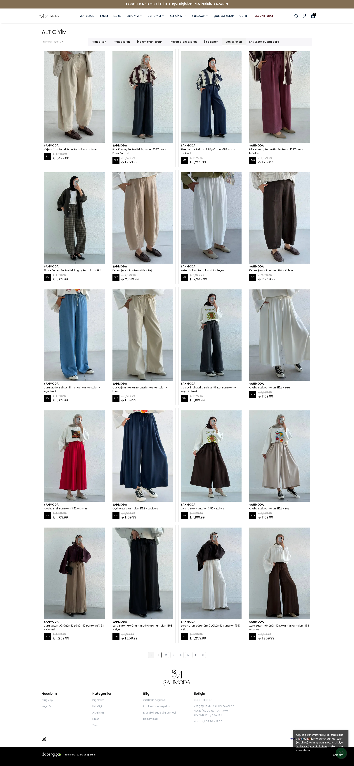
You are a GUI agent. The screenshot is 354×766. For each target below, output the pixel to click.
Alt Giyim (98, 712)
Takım (96, 725)
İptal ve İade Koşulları (156, 706)
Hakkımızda (150, 719)
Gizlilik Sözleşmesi (154, 700)
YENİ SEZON (87, 16)
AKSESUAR (198, 16)
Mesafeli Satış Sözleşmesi (159, 712)
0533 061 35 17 (203, 700)
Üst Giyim (98, 706)
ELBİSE (117, 16)
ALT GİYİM (176, 16)
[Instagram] (44, 739)
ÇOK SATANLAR (224, 16)
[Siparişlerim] (304, 16)
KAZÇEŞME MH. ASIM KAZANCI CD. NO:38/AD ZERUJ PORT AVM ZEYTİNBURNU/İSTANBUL (214, 710)
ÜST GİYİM (154, 16)
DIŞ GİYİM (132, 16)
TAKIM (104, 16)
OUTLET (244, 16)
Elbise (95, 719)
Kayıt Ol (46, 706)
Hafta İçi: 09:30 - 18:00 (208, 721)
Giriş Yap (47, 700)
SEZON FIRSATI (264, 16)
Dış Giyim (98, 700)
